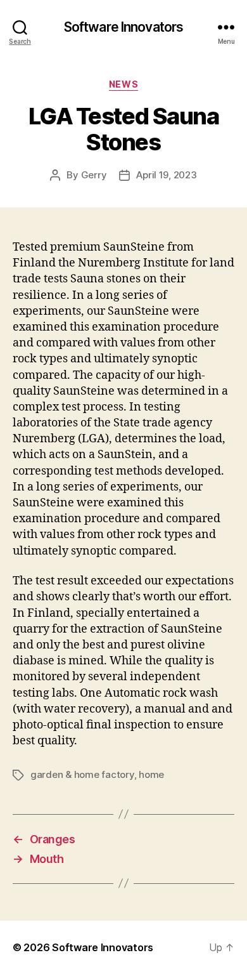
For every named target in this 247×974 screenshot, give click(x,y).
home (151, 774)
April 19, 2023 (166, 175)
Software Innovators (123, 27)
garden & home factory (82, 774)
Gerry (94, 175)
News (123, 84)
